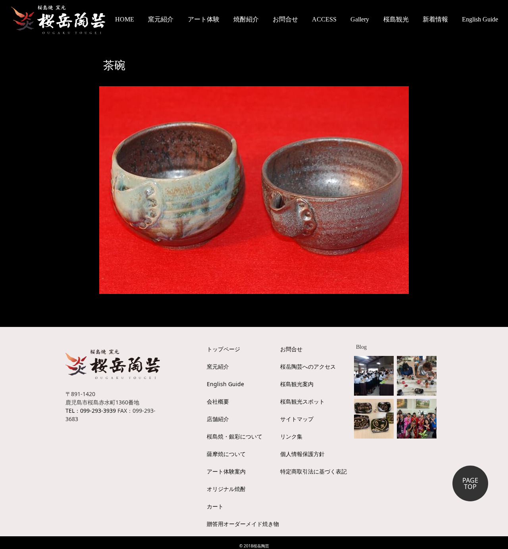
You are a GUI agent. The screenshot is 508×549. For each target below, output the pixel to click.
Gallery (359, 19)
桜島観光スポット (302, 401)
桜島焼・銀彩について (234, 436)
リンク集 (291, 436)
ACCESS (324, 19)
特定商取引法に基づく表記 (313, 471)
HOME (124, 19)
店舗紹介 (218, 419)
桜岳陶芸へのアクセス (308, 366)
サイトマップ (297, 419)
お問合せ (285, 19)
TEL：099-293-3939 (90, 410)
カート (215, 506)
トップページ (223, 349)
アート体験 (203, 19)
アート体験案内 (226, 471)
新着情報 (435, 19)
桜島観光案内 (297, 384)
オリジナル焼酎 (226, 489)
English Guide (480, 19)
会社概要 (218, 401)
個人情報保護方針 (302, 454)
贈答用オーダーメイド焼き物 (243, 524)
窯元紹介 (218, 366)
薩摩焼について (226, 454)
